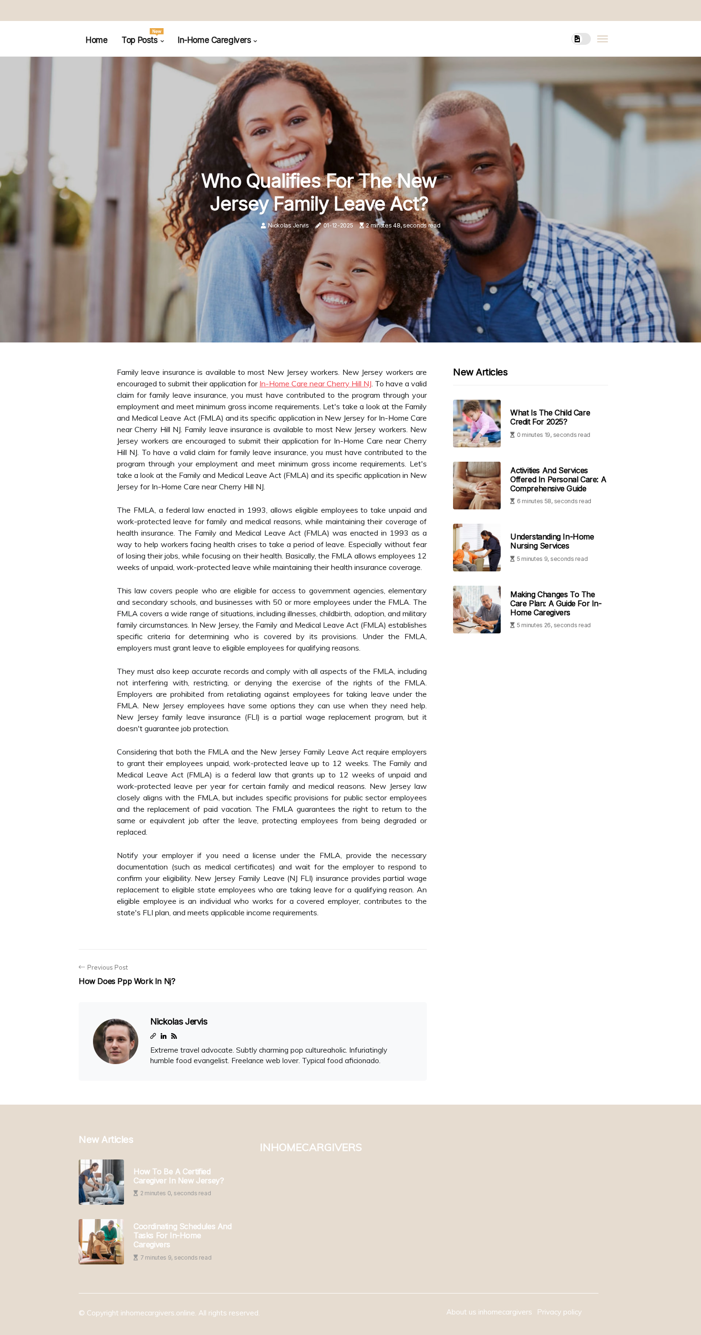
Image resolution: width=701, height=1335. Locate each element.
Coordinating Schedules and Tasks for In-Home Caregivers (183, 1235)
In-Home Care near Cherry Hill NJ (315, 383)
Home (96, 40)
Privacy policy (559, 1311)
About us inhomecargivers (489, 1311)
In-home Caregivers (214, 40)
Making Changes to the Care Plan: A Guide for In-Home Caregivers (556, 603)
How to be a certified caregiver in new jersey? (179, 1176)
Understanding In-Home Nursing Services (552, 541)
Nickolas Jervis (288, 225)
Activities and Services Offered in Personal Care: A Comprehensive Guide (558, 479)
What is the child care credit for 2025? (550, 417)
